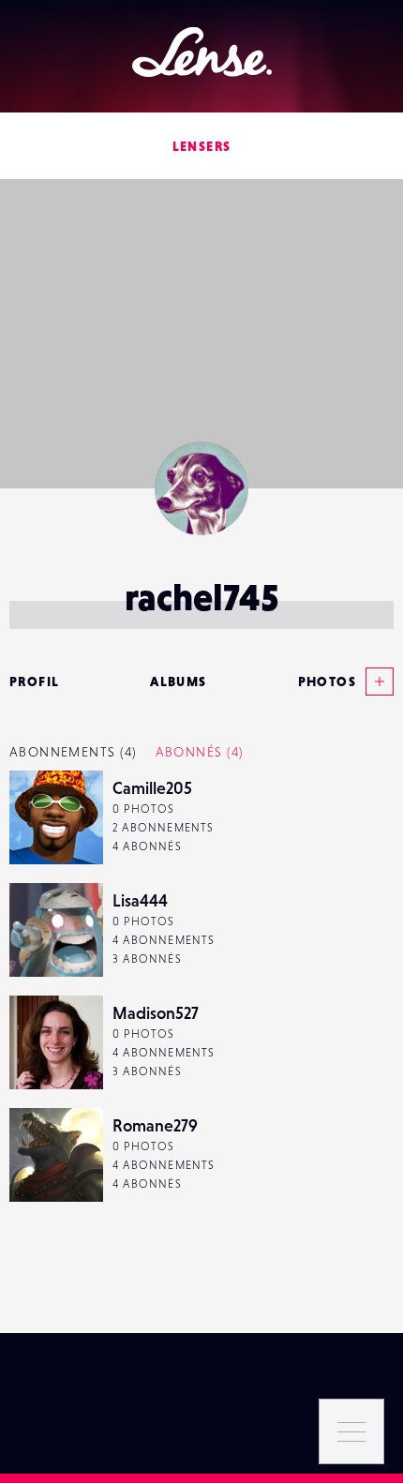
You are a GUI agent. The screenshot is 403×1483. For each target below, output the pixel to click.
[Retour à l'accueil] (202, 52)
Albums (178, 681)
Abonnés (200, 751)
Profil (34, 681)
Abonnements (73, 751)
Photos (327, 681)
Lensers (201, 146)
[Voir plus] (375, 681)
